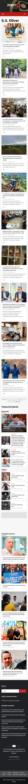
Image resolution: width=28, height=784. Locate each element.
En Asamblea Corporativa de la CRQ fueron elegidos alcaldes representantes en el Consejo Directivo (14, 345)
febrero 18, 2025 (11, 309)
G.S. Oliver (5, 48)
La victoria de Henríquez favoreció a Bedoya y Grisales (13, 715)
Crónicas (13, 483)
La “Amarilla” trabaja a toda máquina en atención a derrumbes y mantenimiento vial (13, 195)
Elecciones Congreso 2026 (19, 774)
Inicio (4, 772)
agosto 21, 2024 (20, 466)
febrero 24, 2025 (11, 48)
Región (16, 459)
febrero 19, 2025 (11, 234)
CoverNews (18, 779)
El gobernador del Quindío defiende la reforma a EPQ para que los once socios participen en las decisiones (13, 673)
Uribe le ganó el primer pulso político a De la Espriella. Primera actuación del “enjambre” (12, 710)
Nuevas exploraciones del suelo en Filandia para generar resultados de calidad (12, 158)
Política (9, 774)
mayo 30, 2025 (11, 647)
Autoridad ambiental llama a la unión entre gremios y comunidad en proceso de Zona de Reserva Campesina (14, 121)
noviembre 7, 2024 (12, 430)
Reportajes (10, 417)
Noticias (4, 417)
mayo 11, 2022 (20, 479)
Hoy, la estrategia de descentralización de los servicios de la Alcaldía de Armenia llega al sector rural (14, 614)
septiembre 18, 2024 (21, 456)
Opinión (4, 774)
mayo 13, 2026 (11, 617)
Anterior (4, 399)
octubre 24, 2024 (20, 446)
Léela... (4, 55)
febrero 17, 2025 (11, 385)
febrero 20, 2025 (11, 199)
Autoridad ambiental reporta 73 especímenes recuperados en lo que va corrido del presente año (13, 268)
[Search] (25, 14)
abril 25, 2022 (20, 488)
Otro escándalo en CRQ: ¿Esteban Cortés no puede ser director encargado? (18, 462)
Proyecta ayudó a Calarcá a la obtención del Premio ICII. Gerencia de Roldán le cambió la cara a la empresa (14, 643)
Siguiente (18, 401)
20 (13, 401)
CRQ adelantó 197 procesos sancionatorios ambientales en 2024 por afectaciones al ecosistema (13, 82)
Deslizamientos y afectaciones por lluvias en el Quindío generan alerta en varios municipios (14, 382)
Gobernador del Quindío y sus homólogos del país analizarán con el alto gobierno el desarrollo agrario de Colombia (14, 305)
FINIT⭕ (14, 5)
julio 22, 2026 (11, 561)
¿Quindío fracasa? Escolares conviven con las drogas (18, 453)
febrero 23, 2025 (11, 161)
